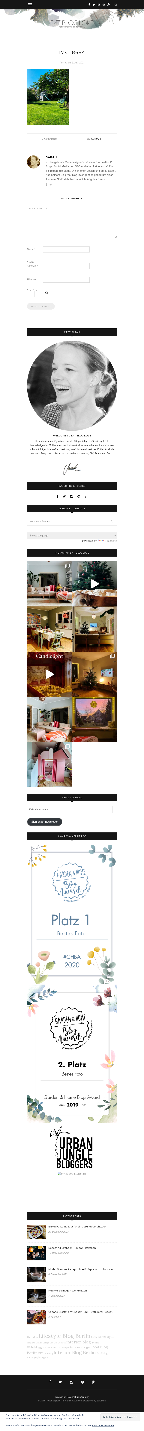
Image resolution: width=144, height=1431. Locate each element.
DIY (40, 1353)
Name (31, 249)
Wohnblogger (36, 1347)
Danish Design (42, 1342)
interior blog (78, 1342)
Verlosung (48, 1353)
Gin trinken (32, 1337)
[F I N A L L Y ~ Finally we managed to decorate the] (94, 674)
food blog (102, 1353)
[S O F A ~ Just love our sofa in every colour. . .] (49, 719)
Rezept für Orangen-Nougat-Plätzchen (72, 1247)
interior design (80, 1347)
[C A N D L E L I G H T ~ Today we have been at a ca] (49, 674)
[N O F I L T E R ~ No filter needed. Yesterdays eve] (94, 719)
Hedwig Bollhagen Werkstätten (67, 1290)
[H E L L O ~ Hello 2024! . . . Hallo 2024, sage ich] (49, 583)
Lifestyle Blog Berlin (64, 1335)
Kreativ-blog (51, 1347)
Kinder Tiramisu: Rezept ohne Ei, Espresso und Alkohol (80, 1269)
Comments (49, 138)
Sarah (96, 138)
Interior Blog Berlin (74, 1352)
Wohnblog (104, 1337)
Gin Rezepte (63, 1347)
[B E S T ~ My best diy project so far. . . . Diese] (49, 764)
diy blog (95, 1342)
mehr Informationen (103, 1425)
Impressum (60, 1396)
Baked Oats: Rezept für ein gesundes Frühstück (77, 1226)
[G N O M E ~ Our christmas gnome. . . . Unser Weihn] (94, 583)
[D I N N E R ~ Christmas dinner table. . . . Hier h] (49, 629)
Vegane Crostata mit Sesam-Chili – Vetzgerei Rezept (80, 1311)
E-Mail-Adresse (32, 264)
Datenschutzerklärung (78, 1396)
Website (31, 279)
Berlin (94, 1337)
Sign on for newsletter (44, 821)
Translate (111, 540)
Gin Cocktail (60, 1342)
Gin (51, 1342)
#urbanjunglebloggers (37, 1357)
